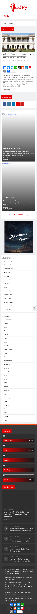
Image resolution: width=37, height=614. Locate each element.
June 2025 (7, 279)
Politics (6, 383)
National (6, 371)
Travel (5, 401)
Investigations (8, 360)
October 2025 (8, 265)
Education (7, 345)
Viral (5, 412)
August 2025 (7, 272)
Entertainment (8, 349)
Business (6, 331)
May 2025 (7, 283)
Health (6, 357)
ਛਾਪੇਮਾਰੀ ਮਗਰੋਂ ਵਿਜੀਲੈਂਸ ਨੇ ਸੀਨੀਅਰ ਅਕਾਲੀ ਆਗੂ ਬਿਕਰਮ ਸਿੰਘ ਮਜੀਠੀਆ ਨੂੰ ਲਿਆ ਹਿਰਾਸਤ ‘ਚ (17, 514)
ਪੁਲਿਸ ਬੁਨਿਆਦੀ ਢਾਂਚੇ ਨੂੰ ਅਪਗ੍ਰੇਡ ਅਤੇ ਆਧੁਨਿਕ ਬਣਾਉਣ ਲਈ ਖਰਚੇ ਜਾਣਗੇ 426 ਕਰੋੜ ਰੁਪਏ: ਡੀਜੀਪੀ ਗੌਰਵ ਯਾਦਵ (21, 541)
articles (6, 323)
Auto (5, 327)
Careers (6, 334)
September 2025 (8, 268)
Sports (5, 394)
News (5, 375)
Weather (6, 416)
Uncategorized (8, 409)
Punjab (6, 386)
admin (6, 60)
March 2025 (7, 291)
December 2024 (8, 302)
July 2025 (6, 276)
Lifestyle (6, 368)
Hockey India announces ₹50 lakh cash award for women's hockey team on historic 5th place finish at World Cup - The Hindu (19, 571)
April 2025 (7, 287)
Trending (6, 405)
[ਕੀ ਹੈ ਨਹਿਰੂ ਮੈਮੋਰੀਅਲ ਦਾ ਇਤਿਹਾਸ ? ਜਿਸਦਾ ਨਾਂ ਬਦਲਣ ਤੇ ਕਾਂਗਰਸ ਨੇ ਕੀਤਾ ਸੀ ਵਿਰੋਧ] (18, 42)
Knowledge (6, 50)
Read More (6, 89)
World (5, 420)
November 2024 (8, 306)
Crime (5, 342)
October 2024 (8, 309)
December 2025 (8, 261)
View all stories (18, 214)
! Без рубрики (8, 319)
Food (5, 353)
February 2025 (8, 294)
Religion (6, 390)
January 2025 (7, 298)
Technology (7, 397)
